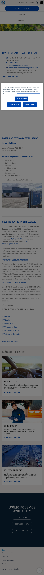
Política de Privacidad (34, 92)
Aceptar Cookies (30, 104)
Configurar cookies (21, 98)
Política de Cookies (22, 92)
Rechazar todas (14, 104)
